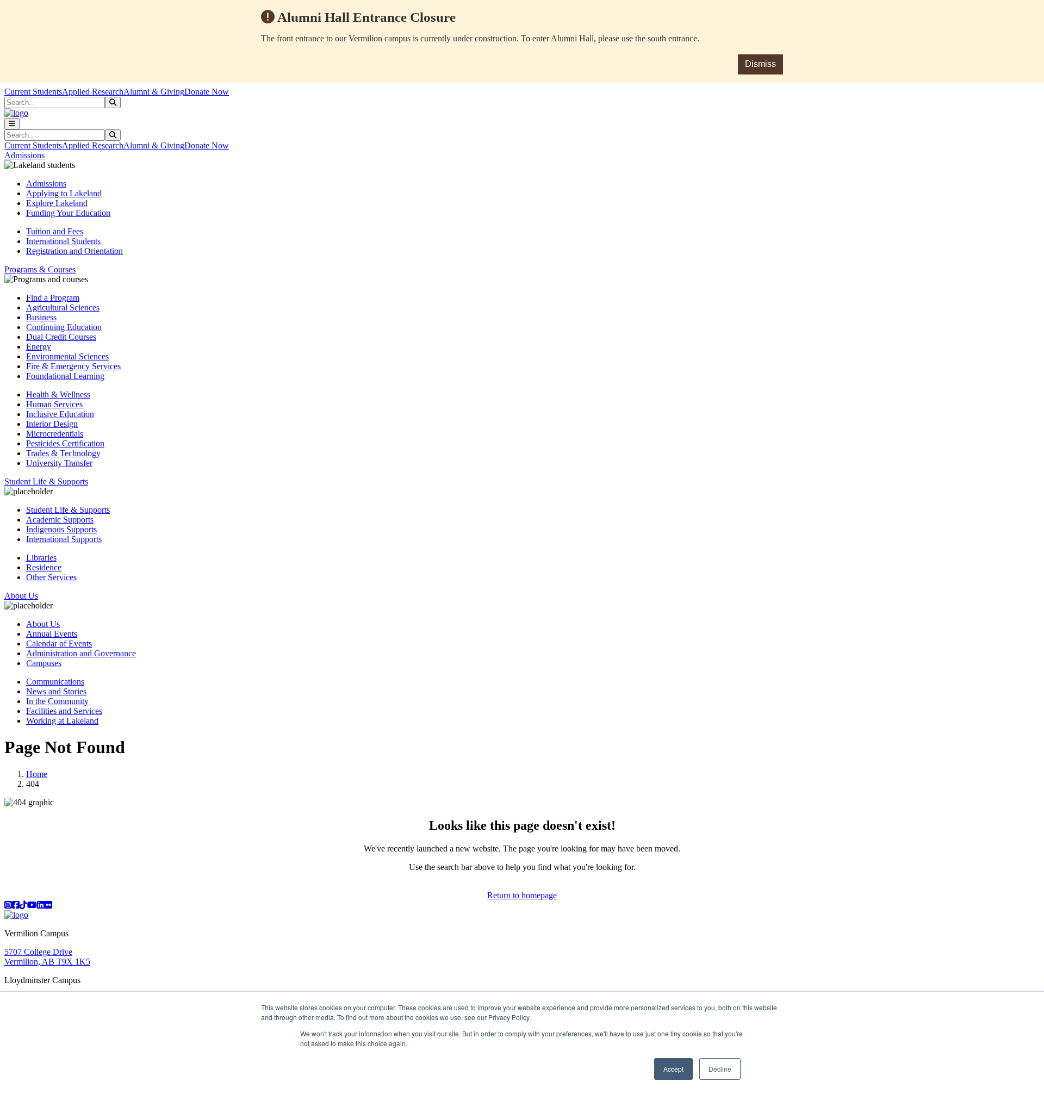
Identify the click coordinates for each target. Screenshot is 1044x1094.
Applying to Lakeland (64, 193)
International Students (63, 241)
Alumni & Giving (153, 91)
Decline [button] (720, 1068)
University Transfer (59, 463)
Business (41, 317)
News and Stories (56, 691)
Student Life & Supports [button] (46, 481)
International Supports (64, 539)
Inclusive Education (60, 414)
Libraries (41, 557)
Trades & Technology (63, 453)
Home (36, 774)
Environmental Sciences (67, 356)
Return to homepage (522, 895)
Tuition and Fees (54, 231)
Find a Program (52, 297)
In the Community (57, 701)
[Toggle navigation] (12, 123)
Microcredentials (54, 433)
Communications (55, 681)
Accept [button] (673, 1068)
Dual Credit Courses (61, 336)
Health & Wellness (58, 394)
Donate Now (206, 91)
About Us (43, 624)
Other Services (51, 577)
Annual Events (51, 633)
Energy (38, 346)
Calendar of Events (59, 643)
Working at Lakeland (62, 720)
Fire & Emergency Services (73, 366)
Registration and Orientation (74, 251)
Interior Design (52, 423)
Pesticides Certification (65, 443)
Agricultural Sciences (63, 307)
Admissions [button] (24, 155)
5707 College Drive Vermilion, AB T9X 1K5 (47, 956)
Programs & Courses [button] (40, 269)
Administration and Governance (81, 653)
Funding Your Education (68, 212)
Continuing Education (64, 327)
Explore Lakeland (57, 203)
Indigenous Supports (61, 529)
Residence (43, 567)
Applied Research (92, 91)
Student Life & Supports (68, 509)
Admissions (46, 183)
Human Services (54, 404)
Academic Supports (60, 519)
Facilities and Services (64, 711)
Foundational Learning (65, 376)
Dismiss (760, 64)
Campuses (43, 663)
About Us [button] (21, 595)
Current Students (33, 91)
